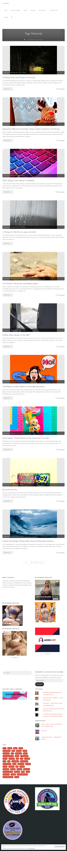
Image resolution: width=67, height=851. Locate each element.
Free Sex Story (24, 756)
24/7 (4, 748)
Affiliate (10, 748)
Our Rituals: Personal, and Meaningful (20, 283)
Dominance (18, 753)
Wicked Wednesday (22, 774)
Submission (6, 774)
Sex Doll (22, 766)
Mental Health (24, 761)
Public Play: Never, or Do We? (16, 335)
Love (4, 761)
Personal (28, 764)
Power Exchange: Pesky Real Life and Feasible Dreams (28, 541)
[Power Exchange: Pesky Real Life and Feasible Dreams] (33, 532)
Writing (16, 777)
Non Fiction (21, 764)
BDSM (15, 748)
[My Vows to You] (33, 481)
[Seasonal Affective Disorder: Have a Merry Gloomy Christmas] (33, 120)
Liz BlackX (5, 3)
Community (6, 753)
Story (23, 771)
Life (17, 758)
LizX (22, 758)
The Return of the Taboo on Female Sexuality (23, 386)
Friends (5, 758)
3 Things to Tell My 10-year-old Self (19, 232)
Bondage (19, 750)
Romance (11, 766)
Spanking (17, 771)
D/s (12, 753)
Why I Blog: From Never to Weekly (18, 180)
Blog (25, 72)
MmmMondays (7, 764)
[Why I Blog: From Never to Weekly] (33, 172)
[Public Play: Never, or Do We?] (33, 326)
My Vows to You (9, 489)
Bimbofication (6, 750)
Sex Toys (13, 769)
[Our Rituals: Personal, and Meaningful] (33, 275)
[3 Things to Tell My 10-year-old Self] (33, 223)
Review (5, 766)
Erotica (25, 753)
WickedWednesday (8, 777)
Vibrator (13, 774)
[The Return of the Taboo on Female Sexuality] (33, 378)
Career (24, 750)
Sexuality (19, 769)
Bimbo (20, 748)
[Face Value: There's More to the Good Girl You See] (33, 429)
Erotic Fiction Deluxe (8, 756)
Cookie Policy (32, 848)
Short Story (26, 769)
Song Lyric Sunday (7, 771)
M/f (9, 761)
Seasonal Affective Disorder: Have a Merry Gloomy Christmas (31, 129)
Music (14, 764)
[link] (11, 17)
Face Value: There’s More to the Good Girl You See (25, 438)
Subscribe (39, 684)
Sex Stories (5, 769)
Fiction (17, 756)
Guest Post (11, 758)
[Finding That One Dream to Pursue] (33, 69)
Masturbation (15, 761)
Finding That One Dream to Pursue (18, 77)
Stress (27, 771)
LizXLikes (27, 758)
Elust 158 (44, 730)
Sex (17, 766)
